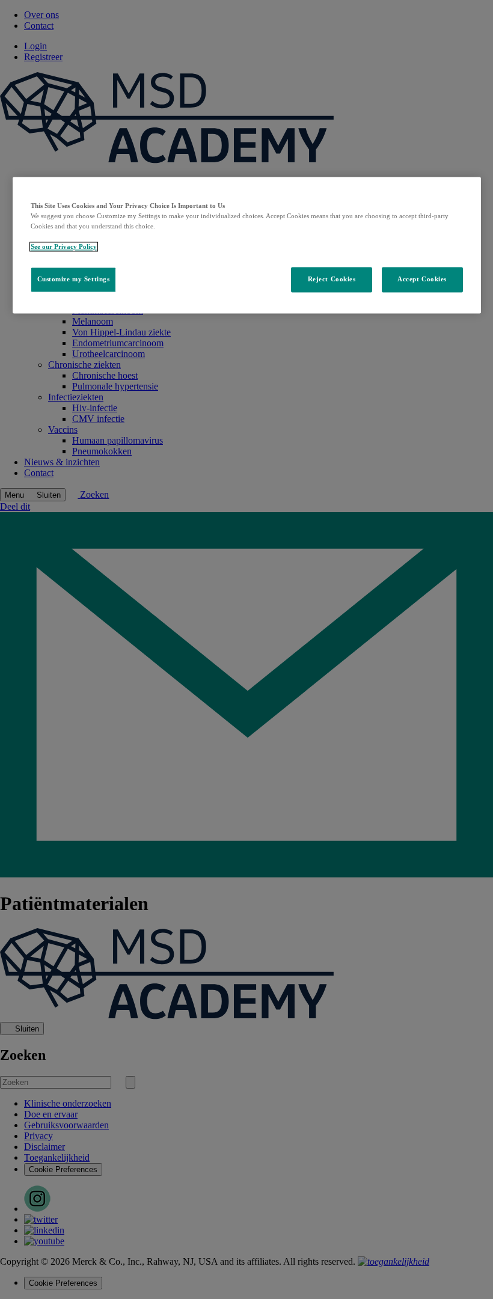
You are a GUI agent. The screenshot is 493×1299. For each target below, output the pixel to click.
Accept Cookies (422, 279)
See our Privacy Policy (64, 247)
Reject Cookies (332, 279)
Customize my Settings (73, 279)
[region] (247, 245)
